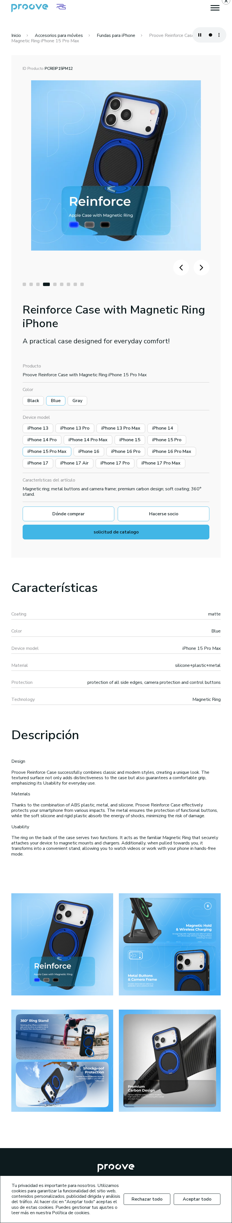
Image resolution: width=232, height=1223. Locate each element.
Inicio (16, 35)
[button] (24, 284)
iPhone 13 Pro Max (120, 428)
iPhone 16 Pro (125, 451)
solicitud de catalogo (116, 532)
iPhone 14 (162, 428)
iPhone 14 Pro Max (88, 440)
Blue (56, 401)
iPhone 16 (88, 451)
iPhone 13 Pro (74, 428)
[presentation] (181, 268)
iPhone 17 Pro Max (161, 463)
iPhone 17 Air (74, 463)
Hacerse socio (163, 514)
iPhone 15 (129, 440)
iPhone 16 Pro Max (171, 451)
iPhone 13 (37, 428)
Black (33, 401)
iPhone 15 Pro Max (46, 451)
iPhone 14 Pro (42, 440)
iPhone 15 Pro (166, 440)
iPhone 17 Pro (115, 463)
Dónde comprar (68, 514)
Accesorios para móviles (59, 35)
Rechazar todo (147, 1199)
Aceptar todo (197, 1199)
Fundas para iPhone (116, 35)
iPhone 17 (37, 463)
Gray (77, 401)
